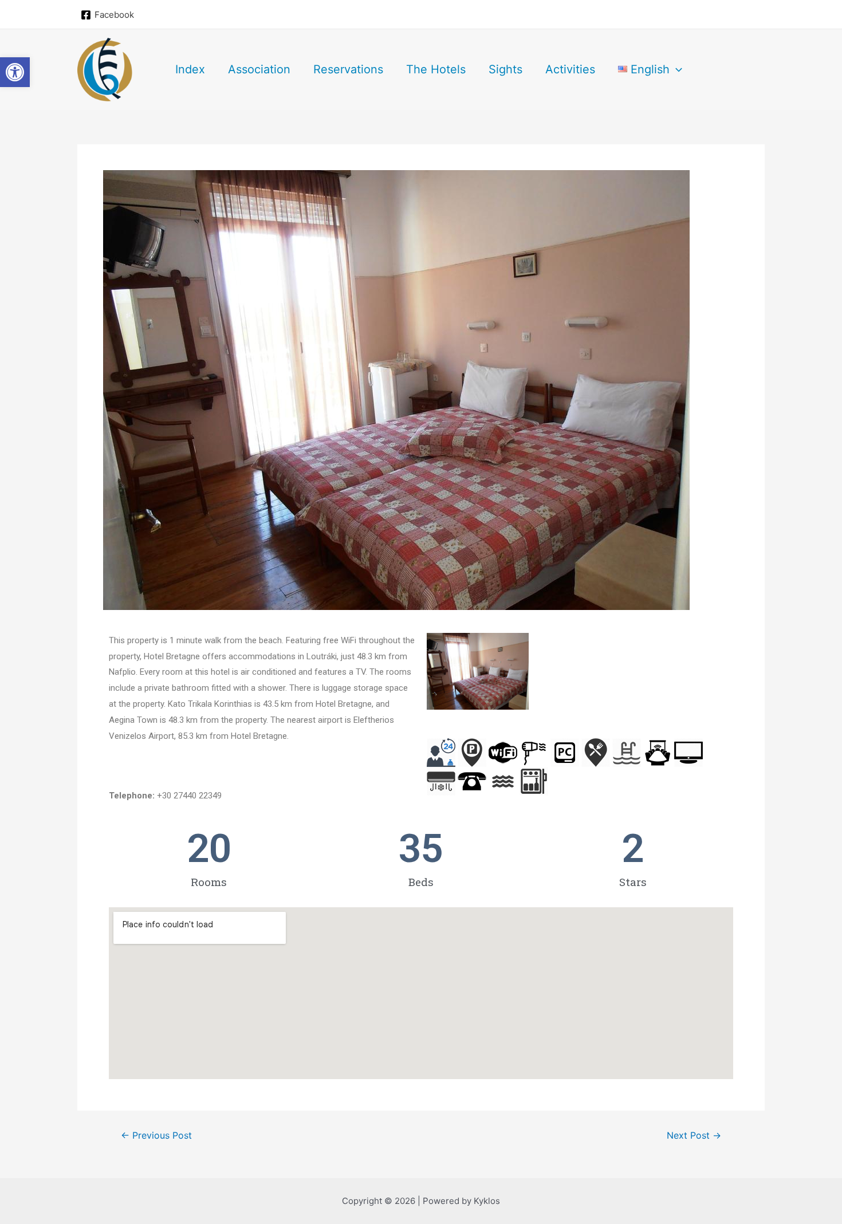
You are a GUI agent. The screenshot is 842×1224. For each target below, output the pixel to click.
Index (190, 69)
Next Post (694, 1135)
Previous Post (156, 1135)
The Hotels (436, 69)
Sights (505, 69)
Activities (570, 69)
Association (259, 69)
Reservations (348, 69)
